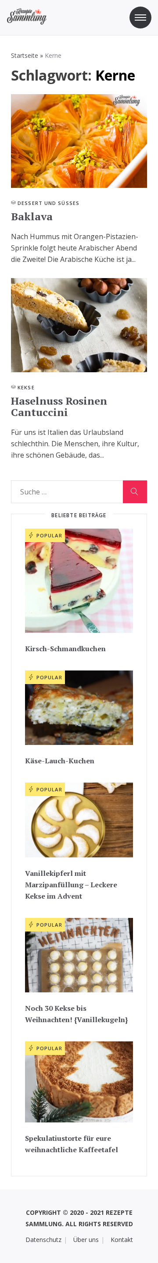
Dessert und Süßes (48, 203)
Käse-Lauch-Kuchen (59, 761)
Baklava (32, 216)
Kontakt (122, 1239)
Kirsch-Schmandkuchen (65, 648)
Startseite (24, 55)
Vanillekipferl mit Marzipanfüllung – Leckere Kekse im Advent (71, 884)
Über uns (86, 1239)
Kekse (26, 387)
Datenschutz (43, 1239)
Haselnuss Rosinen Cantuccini (59, 406)
